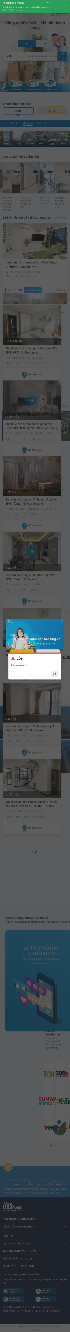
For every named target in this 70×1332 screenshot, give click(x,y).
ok (54, 674)
